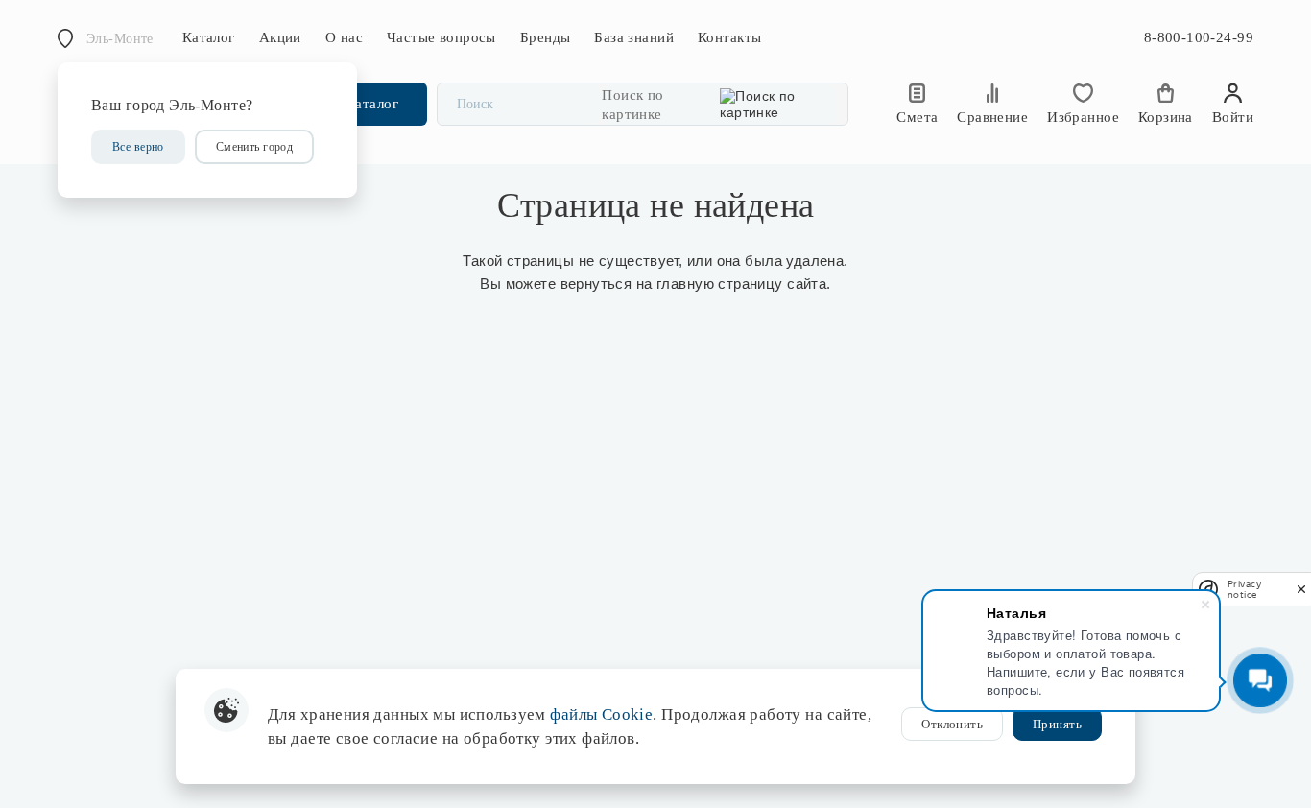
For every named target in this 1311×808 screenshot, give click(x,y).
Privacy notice (1244, 589)
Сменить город (254, 147)
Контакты (729, 37)
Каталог (208, 37)
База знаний (634, 37)
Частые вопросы (441, 37)
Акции (280, 37)
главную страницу (719, 283)
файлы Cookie (601, 714)
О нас (344, 37)
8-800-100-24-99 (1198, 37)
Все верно (138, 147)
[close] (1301, 589)
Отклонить (952, 724)
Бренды (545, 37)
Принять (1057, 724)
